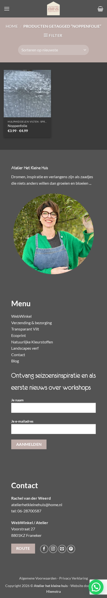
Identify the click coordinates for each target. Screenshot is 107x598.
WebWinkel (21, 316)
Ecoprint (18, 335)
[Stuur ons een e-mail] (62, 549)
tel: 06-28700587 (26, 510)
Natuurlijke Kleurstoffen (32, 341)
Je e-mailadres (22, 421)
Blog (15, 360)
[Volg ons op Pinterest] (71, 549)
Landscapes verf (25, 348)
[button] (7, 8)
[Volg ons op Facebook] (44, 549)
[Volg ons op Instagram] (53, 549)
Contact (18, 354)
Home (12, 26)
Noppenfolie (17, 126)
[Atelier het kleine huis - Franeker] (53, 8)
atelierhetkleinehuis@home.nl (36, 504)
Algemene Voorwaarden (37, 578)
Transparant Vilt (25, 328)
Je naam (17, 400)
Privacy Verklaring (73, 578)
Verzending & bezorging (31, 322)
